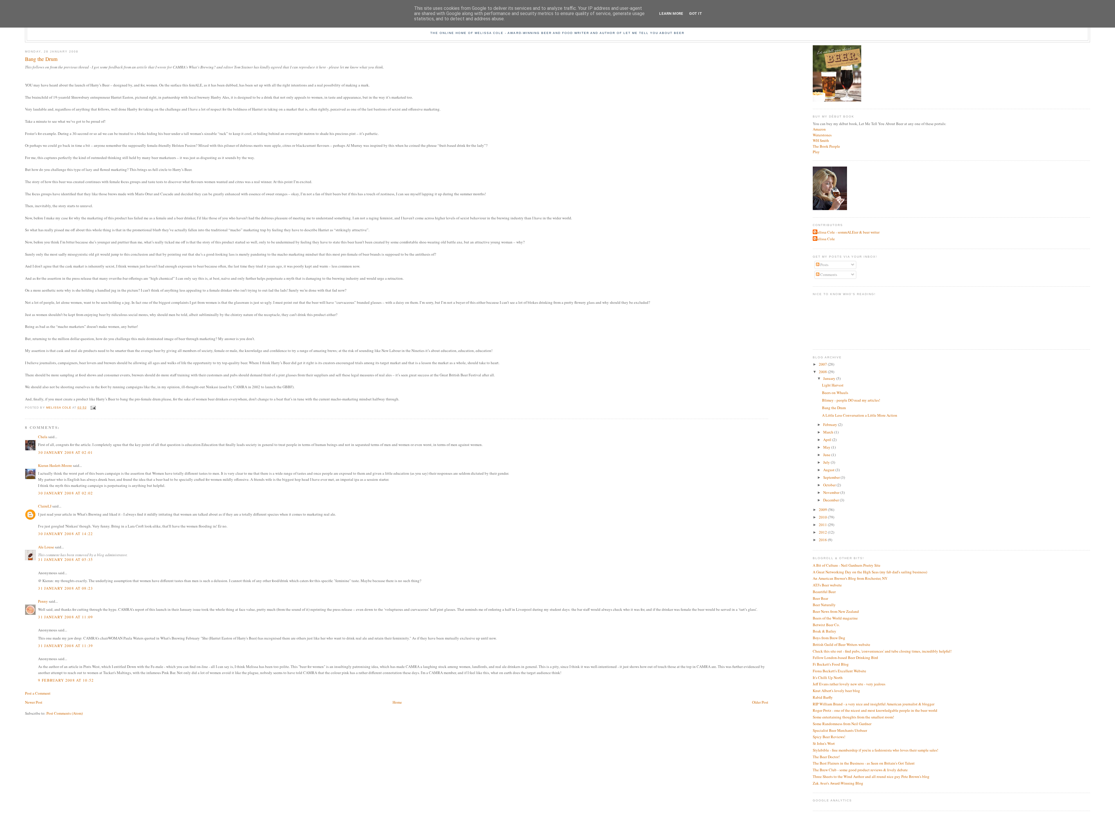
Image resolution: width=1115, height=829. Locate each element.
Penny (43, 601)
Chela (42, 436)
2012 (823, 532)
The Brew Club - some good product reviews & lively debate (860, 769)
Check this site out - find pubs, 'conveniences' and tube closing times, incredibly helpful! (882, 651)
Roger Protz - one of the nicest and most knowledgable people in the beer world (875, 710)
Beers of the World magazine (835, 618)
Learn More (671, 13)
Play (816, 151)
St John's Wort (824, 743)
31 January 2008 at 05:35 (65, 559)
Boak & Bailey (824, 631)
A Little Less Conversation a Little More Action (859, 415)
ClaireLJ (44, 506)
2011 (823, 524)
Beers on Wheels (835, 392)
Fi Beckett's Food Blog (831, 664)
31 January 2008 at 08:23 (65, 588)
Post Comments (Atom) (64, 713)
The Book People (826, 146)
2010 (823, 517)
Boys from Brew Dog (829, 637)
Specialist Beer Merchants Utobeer (840, 730)
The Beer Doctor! (826, 756)
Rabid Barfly (823, 697)
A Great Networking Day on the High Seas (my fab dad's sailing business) (870, 572)
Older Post (760, 702)
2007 (823, 364)
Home (397, 702)
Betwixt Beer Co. (826, 624)
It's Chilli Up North (828, 677)
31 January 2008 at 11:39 (65, 645)
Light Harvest (833, 385)
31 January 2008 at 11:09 (65, 617)
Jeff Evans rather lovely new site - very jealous (849, 684)
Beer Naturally (824, 604)
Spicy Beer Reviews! (829, 736)
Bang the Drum (834, 407)
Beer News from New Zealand (836, 611)
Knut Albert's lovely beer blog (836, 690)
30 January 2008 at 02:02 (65, 493)
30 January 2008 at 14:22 (65, 533)
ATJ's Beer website (827, 585)
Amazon (819, 129)
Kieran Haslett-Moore (55, 465)
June (827, 454)
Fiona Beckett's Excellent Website (839, 670)
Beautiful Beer (824, 591)
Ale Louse (46, 547)
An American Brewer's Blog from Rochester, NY (850, 578)
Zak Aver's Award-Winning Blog (838, 783)
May (827, 447)
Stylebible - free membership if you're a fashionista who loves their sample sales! (875, 750)
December (831, 500)
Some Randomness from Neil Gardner (842, 723)
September (832, 477)
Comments (828, 274)
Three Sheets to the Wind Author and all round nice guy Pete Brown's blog (871, 776)
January (829, 378)
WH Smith (821, 140)
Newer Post (33, 702)
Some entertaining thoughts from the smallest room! (853, 717)
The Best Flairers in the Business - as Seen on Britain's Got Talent (864, 763)
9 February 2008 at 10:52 (66, 680)
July (827, 462)
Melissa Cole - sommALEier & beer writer (847, 232)
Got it (695, 13)
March (828, 432)
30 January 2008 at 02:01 (65, 452)
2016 (823, 539)
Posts (823, 264)
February (830, 424)
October (830, 484)
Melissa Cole (824, 238)
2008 (823, 371)
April (827, 439)
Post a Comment (38, 693)
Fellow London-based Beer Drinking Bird (845, 657)
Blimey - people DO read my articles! (851, 400)
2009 (823, 509)
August (829, 469)
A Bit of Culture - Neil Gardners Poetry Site (846, 565)
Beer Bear (820, 598)
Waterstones (822, 135)
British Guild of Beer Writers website (841, 644)
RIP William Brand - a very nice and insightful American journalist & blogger (873, 704)
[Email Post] (93, 407)
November (831, 492)
